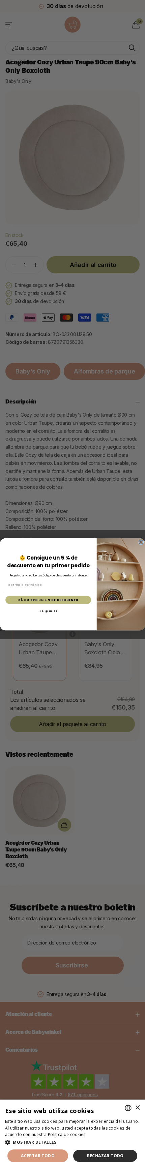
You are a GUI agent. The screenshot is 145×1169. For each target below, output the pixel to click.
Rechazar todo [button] (105, 1156)
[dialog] (72, 1134)
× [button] (137, 1107)
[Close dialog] (141, 542)
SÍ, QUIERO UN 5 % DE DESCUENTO (48, 600)
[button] (72, 1142)
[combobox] (128, 1108)
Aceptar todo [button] (38, 1156)
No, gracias (48, 611)
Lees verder (99, 1134)
